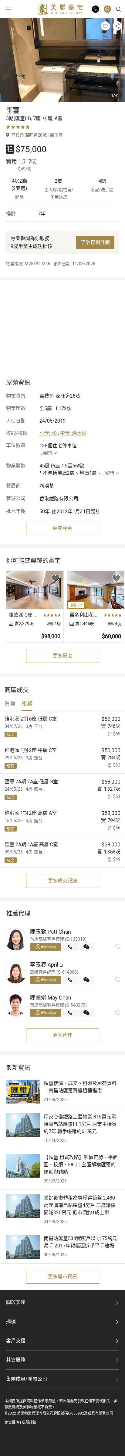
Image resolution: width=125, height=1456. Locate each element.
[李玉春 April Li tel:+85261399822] (70, 980)
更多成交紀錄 (62, 881)
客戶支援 (15, 1340)
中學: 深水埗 (73, 433)
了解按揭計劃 (95, 242)
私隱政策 (29, 1422)
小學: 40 (48, 433)
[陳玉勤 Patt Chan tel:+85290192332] (70, 947)
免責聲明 (12, 1422)
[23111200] (107, 9)
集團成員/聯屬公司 (26, 1379)
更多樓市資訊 (62, 1276)
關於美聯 (15, 1302)
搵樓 (11, 1321)
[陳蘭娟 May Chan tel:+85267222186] (70, 1013)
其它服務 (15, 1360)
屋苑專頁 (62, 528)
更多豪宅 (62, 656)
